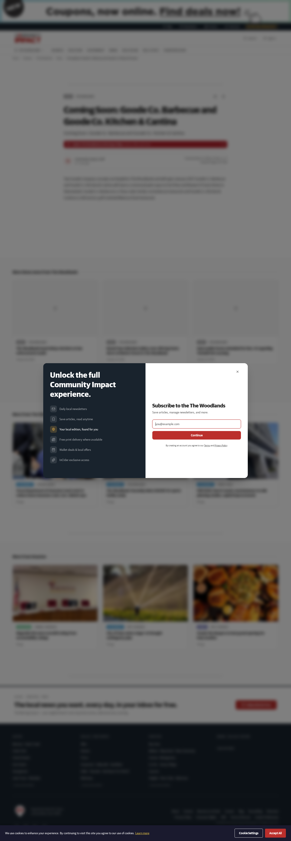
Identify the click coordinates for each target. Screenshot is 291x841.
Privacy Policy (221, 445)
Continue (197, 435)
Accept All (275, 833)
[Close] (237, 371)
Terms (207, 445)
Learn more (142, 833)
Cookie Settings (248, 833)
